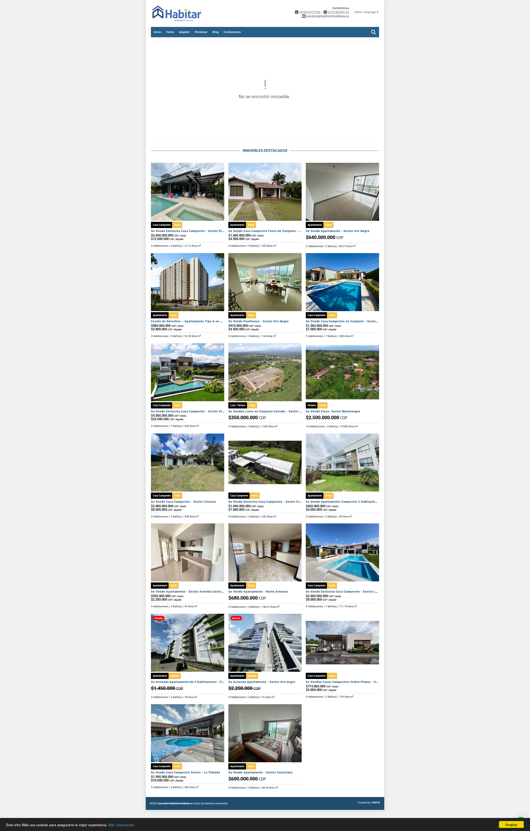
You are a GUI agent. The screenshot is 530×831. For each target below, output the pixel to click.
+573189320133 (338, 12)
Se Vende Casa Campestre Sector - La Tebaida (185, 772)
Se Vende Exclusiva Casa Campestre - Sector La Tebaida (348, 591)
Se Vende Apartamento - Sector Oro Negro (338, 231)
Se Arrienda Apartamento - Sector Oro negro (261, 682)
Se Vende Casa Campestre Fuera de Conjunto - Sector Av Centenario (279, 231)
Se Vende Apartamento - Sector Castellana (260, 772)
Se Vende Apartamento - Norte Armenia (258, 591)
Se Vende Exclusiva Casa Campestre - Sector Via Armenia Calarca (200, 411)
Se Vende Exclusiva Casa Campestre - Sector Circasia (268, 501)
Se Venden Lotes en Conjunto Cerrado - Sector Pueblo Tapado (275, 411)
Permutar (201, 32)
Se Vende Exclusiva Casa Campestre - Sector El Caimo (191, 231)
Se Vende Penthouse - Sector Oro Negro (258, 321)
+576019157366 (309, 12)
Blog (216, 32)
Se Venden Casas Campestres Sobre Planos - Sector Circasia (351, 682)
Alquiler (184, 32)
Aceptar (511, 824)
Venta (170, 32)
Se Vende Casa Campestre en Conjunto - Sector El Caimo (348, 321)
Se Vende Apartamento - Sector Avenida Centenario (190, 591)
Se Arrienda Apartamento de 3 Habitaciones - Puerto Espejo (196, 682)
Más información (121, 824)
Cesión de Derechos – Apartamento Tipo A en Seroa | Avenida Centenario (206, 321)
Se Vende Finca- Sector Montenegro (333, 411)
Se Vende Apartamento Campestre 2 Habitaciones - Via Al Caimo (354, 501)
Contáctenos (232, 32)
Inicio (157, 32)
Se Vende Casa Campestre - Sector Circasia (183, 501)
